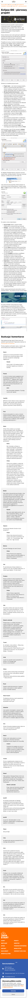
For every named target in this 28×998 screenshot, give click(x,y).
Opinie (3, 946)
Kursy (3, 940)
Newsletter (17, 948)
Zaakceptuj (13, 991)
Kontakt (3, 948)
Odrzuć (13, 994)
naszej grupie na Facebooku (7, 343)
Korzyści (16, 943)
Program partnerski (20, 946)
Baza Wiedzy (4, 951)
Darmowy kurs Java (20, 951)
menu (2, 1)
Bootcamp (4, 943)
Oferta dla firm (6, 953)
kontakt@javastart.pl (10, 976)
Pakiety (16, 940)
